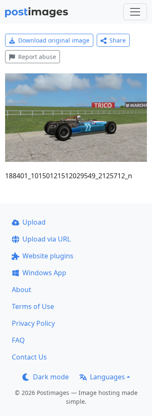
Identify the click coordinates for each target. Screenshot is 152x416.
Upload (34, 222)
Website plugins (47, 255)
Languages (107, 376)
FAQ (18, 340)
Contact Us (29, 357)
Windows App (44, 272)
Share (117, 40)
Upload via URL (46, 239)
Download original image (54, 40)
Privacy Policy (33, 323)
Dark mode (51, 376)
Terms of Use (33, 306)
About (21, 289)
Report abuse (37, 57)
